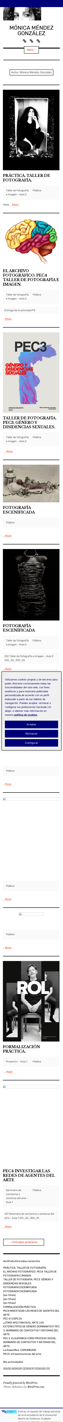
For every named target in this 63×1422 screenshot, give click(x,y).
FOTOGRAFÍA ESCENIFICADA (19, 509)
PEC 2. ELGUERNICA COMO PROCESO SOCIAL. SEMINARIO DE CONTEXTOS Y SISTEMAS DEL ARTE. (30, 1342)
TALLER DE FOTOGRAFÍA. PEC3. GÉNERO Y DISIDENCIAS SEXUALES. (30, 422)
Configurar (31, 742)
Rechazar (32, 733)
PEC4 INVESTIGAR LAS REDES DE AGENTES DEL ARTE (29, 1175)
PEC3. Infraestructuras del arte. (22, 1353)
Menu (30, 49)
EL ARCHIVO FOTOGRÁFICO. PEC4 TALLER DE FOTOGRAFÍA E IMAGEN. (31, 277)
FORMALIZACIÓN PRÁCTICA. (21, 1049)
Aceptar (31, 724)
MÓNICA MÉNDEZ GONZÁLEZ (31, 30)
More (15, 204)
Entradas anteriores (25, 1242)
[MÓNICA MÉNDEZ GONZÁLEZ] (31, 13)
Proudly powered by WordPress (20, 1382)
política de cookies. (26, 714)
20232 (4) (9, 1368)
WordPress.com (35, 1386)
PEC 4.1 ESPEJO (12, 1318)
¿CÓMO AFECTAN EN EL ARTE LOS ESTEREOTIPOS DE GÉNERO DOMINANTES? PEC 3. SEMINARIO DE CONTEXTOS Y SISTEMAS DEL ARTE (31, 1328)
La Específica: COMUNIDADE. (20, 1349)
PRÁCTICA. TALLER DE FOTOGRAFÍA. (26, 177)
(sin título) (9, 1295)
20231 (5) (32, 1368)
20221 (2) (20, 1368)
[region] (31, 711)
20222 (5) (44, 1368)
